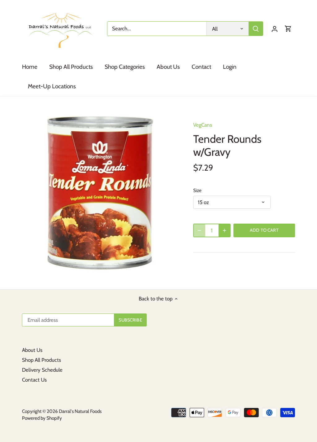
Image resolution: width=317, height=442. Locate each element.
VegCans (202, 125)
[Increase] (224, 230)
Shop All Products (41, 360)
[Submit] (256, 29)
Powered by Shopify (42, 418)
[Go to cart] (288, 28)
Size (197, 190)
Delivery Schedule (42, 370)
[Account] (274, 28)
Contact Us (34, 380)
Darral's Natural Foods (80, 411)
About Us (32, 350)
